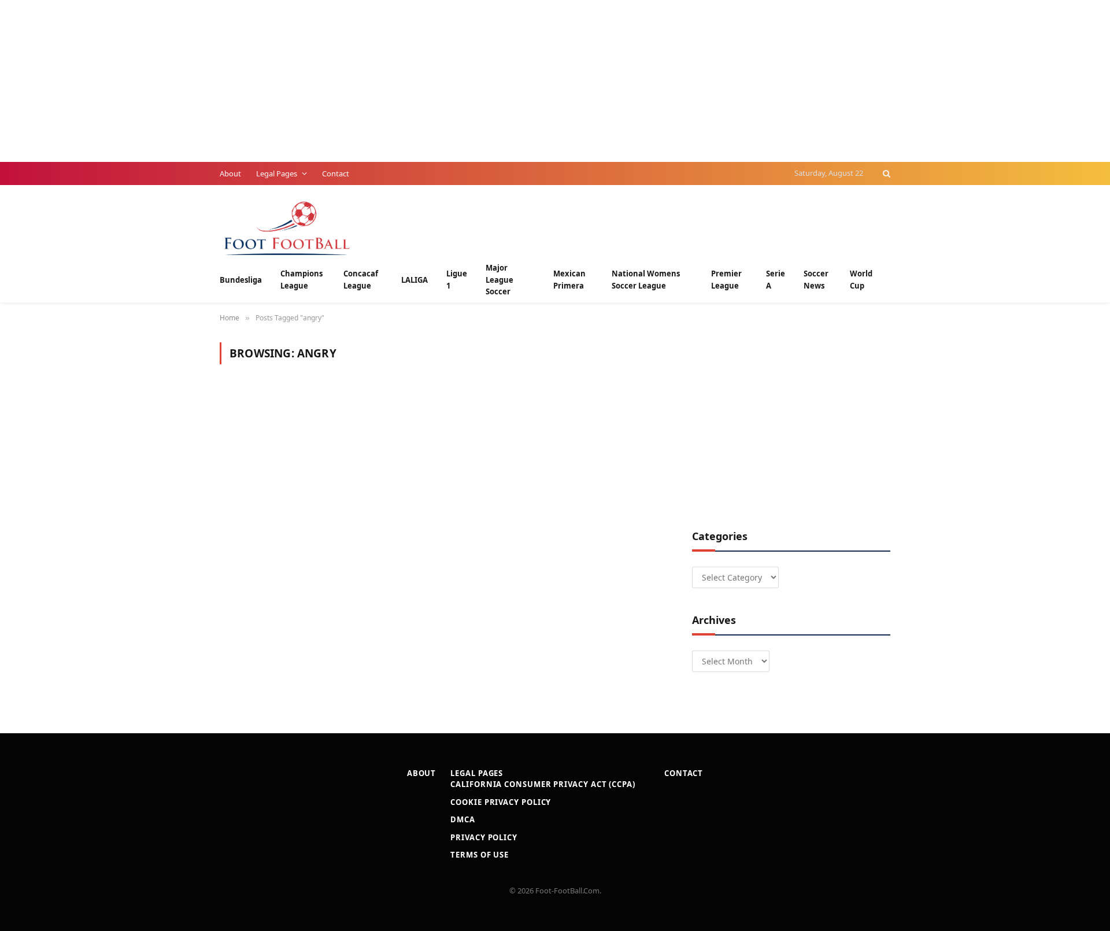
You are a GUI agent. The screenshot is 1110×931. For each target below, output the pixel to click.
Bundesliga (241, 280)
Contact (335, 173)
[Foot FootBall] (287, 227)
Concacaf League (360, 279)
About (230, 173)
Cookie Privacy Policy (500, 802)
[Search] (885, 173)
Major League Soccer (499, 280)
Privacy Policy (483, 837)
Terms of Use (479, 854)
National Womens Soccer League (646, 279)
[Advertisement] (347, 81)
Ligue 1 (456, 279)
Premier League (726, 279)
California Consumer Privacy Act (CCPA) (542, 784)
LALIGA (414, 280)
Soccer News (816, 279)
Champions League (301, 279)
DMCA (462, 819)
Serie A (775, 279)
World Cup (861, 279)
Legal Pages (276, 173)
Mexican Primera (569, 279)
